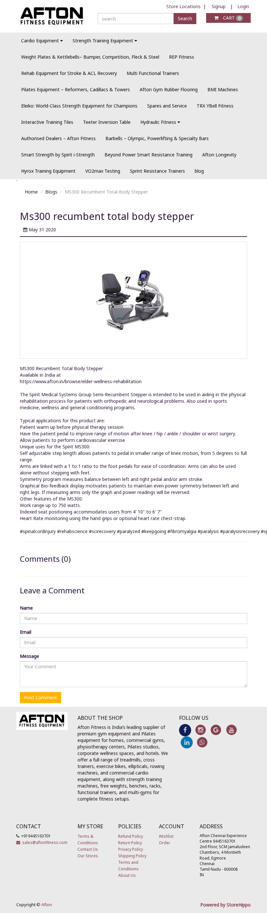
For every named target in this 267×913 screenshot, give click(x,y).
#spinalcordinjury (38, 531)
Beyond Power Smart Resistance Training (148, 155)
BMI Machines (222, 89)
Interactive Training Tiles (47, 122)
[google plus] (216, 730)
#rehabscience (72, 531)
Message (29, 656)
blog (199, 171)
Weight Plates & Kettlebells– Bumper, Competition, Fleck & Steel (90, 57)
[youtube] (231, 730)
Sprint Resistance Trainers (157, 171)
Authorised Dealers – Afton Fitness (58, 138)
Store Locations (183, 6)
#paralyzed (128, 531)
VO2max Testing (102, 171)
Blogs (51, 192)
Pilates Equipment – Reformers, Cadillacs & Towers (75, 89)
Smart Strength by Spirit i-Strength (58, 155)
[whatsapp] (202, 742)
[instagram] (200, 730)
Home (31, 192)
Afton (46, 904)
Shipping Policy (132, 856)
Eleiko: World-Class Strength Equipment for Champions (79, 106)
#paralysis (208, 531)
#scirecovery (102, 531)
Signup (219, 6)
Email (25, 632)
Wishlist (166, 836)
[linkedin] (187, 742)
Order (164, 843)
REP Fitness (181, 57)
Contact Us (87, 849)
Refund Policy (130, 836)
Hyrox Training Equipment (48, 171)
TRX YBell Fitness (215, 106)
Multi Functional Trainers (153, 73)
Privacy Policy (130, 849)
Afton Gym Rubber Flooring (169, 89)
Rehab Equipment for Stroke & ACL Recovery (69, 73)
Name (26, 608)
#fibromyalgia (181, 531)
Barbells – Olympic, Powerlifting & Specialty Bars (157, 138)
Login (243, 6)
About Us (127, 875)
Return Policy (130, 843)
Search (185, 18)
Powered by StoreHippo (225, 905)
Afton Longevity (219, 155)
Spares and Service (167, 106)
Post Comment (40, 697)
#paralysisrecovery (240, 531)
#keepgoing (153, 531)
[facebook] (185, 730)
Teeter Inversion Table (107, 122)
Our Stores (87, 856)
